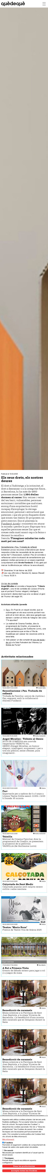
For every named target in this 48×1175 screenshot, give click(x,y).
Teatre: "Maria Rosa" (14, 927)
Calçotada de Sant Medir (17, 884)
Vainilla (7, 836)
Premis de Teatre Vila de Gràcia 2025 (22, 930)
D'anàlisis (8, 1143)
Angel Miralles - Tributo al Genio (22, 739)
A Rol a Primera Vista (15, 968)
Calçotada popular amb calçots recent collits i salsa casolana (22, 888)
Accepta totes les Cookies (24, 1171)
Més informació (8, 1139)
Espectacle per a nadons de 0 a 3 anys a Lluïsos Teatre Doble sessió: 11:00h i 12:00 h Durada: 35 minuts (23, 796)
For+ (5, 791)
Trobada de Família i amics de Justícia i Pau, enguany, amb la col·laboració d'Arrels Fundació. (23, 698)
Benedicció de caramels (17, 1010)
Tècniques (9, 1158)
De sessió (8, 1150)
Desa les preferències (24, 1166)
